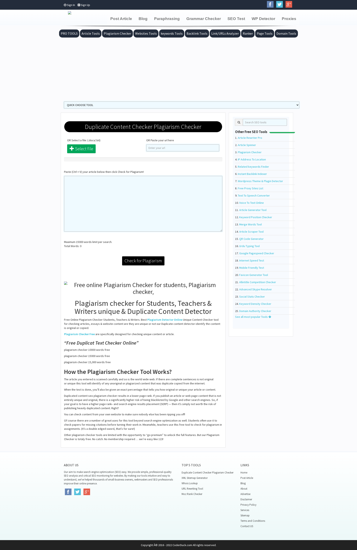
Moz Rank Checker (192, 494)
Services (244, 510)
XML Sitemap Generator (195, 478)
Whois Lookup (190, 483)
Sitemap (245, 515)
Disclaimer (246, 499)
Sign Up (85, 5)
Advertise (245, 494)
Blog (143, 18)
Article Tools (91, 33)
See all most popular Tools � (253, 317)
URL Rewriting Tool (192, 488)
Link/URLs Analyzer (225, 33)
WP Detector (263, 18)
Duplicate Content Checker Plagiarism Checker (207, 472)
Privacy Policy (248, 504)
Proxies (289, 18)
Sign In (70, 5)
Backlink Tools (197, 33)
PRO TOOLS (69, 33)
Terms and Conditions (252, 521)
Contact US (246, 526)
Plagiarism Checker (117, 33)
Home (243, 472)
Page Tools (265, 33)
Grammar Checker (203, 18)
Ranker (248, 33)
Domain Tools (286, 33)
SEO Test (236, 18)
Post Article (121, 18)
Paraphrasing (167, 18)
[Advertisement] (178, 68)
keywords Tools (172, 33)
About (243, 488)
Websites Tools (146, 33)
